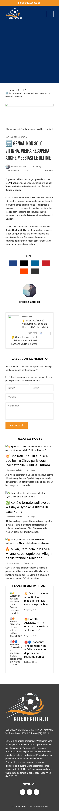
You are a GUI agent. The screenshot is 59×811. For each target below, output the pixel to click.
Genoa (17, 137)
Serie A (24, 137)
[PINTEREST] (46, 263)
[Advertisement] (29, 53)
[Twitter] (29, 792)
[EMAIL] (35, 271)
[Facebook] (22, 792)
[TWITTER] (24, 263)
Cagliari (9, 137)
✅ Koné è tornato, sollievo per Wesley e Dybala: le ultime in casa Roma (28, 507)
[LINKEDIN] (35, 263)
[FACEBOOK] (13, 263)
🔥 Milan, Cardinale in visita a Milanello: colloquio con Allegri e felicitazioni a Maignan (28, 553)
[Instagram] (36, 792)
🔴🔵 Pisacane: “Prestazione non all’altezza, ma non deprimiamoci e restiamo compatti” (36, 649)
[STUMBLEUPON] (24, 271)
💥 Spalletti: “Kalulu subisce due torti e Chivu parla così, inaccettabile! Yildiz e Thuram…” (29, 460)
